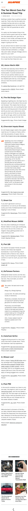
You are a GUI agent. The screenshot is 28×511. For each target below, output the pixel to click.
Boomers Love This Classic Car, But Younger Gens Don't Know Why (20, 499)
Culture (3, 7)
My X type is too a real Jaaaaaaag (16, 136)
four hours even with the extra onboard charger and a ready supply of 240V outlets (12, 364)
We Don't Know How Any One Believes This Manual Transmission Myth (20, 477)
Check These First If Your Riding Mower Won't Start (6, 475)
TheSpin (3, 281)
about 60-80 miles (16, 360)
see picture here (7, 391)
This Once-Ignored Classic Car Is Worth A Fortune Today (6, 499)
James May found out (10, 86)
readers (6, 25)
